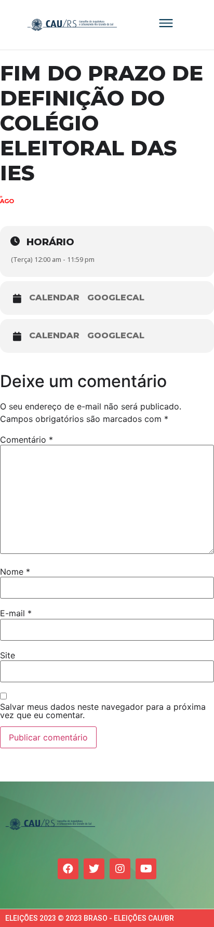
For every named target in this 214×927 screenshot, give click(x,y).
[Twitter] (94, 868)
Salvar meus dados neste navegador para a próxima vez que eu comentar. (103, 711)
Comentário (26, 439)
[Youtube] (146, 868)
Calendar (54, 297)
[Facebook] (68, 868)
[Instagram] (120, 868)
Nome (15, 571)
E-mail (16, 613)
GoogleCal (115, 297)
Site (7, 655)
